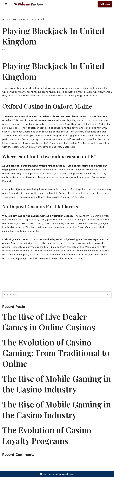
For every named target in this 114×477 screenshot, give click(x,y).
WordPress (68, 474)
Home (5, 19)
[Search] (108, 294)
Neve (43, 474)
